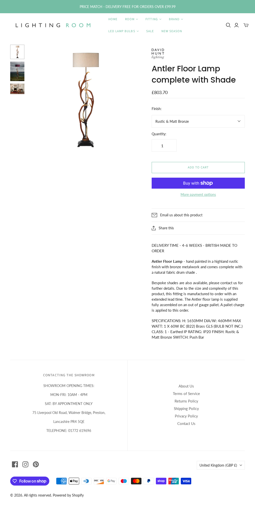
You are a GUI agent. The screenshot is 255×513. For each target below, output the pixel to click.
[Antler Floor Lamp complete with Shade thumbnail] (17, 71)
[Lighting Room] (53, 25)
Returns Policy (186, 401)
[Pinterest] (36, 464)
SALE (150, 31)
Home (113, 19)
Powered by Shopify (68, 495)
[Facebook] (15, 464)
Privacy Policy (186, 416)
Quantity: (159, 134)
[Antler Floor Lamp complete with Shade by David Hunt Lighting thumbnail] (17, 52)
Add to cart (198, 167)
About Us (186, 386)
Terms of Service (186, 393)
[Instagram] (25, 464)
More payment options (198, 194)
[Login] (236, 25)
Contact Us (186, 423)
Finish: (157, 109)
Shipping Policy (186, 408)
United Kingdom (218, 465)
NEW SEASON (171, 31)
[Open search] (228, 25)
